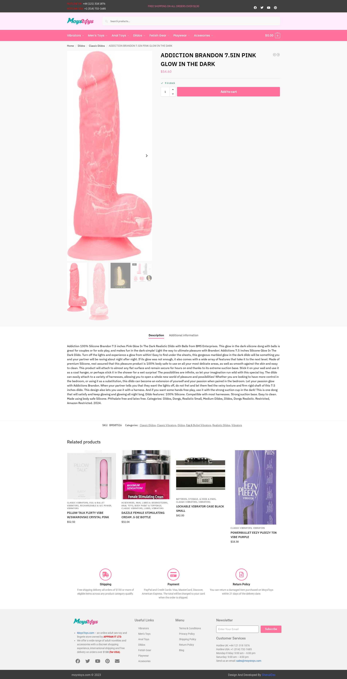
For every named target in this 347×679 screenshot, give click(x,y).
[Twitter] (262, 8)
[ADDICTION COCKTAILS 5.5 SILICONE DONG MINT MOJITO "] (278, 55)
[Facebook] (255, 8)
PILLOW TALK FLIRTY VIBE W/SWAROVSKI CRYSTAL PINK (88, 515)
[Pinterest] (275, 8)
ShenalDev (269, 675)
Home (70, 45)
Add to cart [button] (91, 529)
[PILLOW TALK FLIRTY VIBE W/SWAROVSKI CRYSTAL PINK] (91, 474)
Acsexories (127, 502)
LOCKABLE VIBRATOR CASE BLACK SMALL (200, 509)
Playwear (143, 655)
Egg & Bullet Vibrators (198, 425)
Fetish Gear (144, 650)
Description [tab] (156, 335)
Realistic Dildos (221, 425)
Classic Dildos (97, 45)
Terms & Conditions (190, 628)
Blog (181, 650)
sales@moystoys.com (248, 660)
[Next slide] (146, 156)
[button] (272, 35)
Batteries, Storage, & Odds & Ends (196, 499)
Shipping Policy (187, 639)
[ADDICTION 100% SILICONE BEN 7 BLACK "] (274, 55)
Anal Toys (127, 505)
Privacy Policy (187, 633)
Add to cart (229, 92)
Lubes (147, 508)
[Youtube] (269, 8)
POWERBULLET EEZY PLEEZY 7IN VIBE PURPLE (254, 535)
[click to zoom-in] (109, 156)
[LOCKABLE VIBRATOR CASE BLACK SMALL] (200, 473)
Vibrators (237, 425)
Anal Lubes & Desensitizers (151, 502)
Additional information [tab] (183, 335)
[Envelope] (117, 661)
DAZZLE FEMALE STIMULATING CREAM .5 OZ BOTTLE (142, 515)
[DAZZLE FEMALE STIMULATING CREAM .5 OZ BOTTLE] (146, 474)
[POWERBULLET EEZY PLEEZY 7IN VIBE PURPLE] (255, 487)
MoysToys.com (85, 632)
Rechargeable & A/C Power (95, 505)
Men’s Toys (144, 633)
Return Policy (186, 644)
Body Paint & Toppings (148, 505)
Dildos (81, 45)
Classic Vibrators (166, 425)
